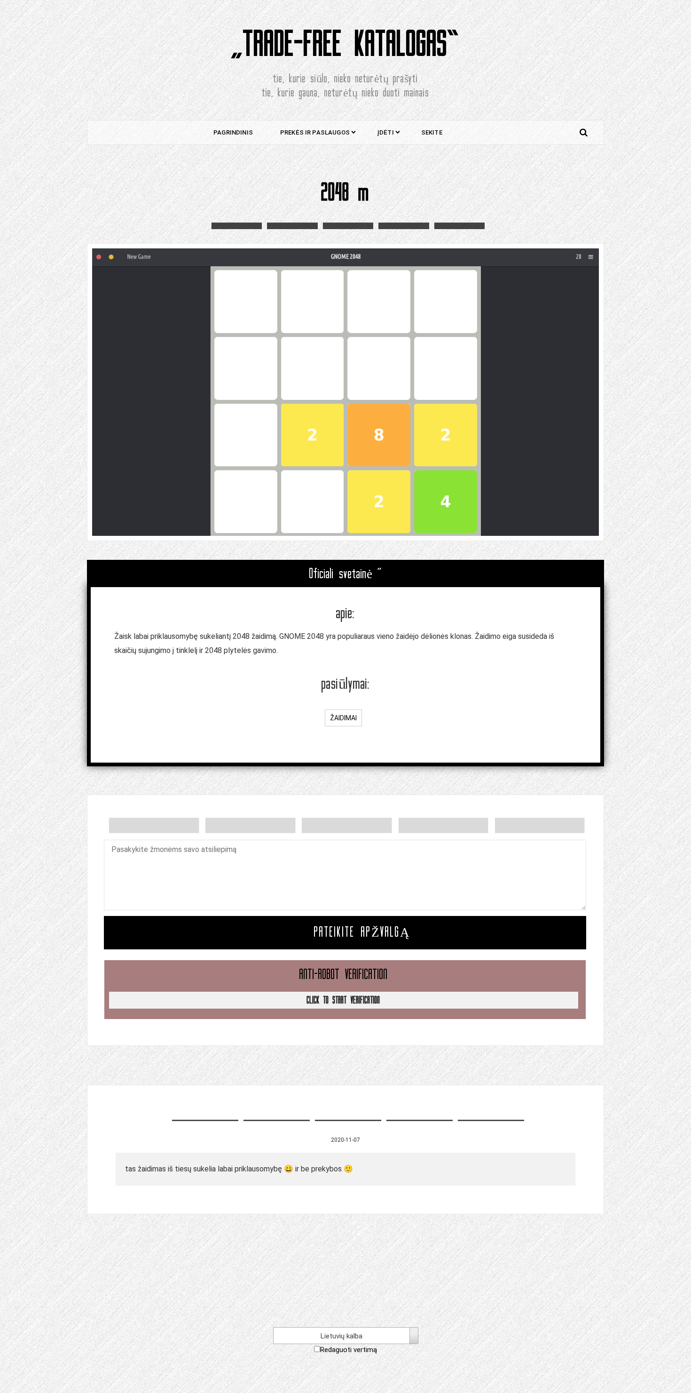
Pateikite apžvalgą (362, 932)
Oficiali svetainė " (345, 573)
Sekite (431, 132)
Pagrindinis (233, 132)
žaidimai (343, 718)
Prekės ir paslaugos (315, 132)
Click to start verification (343, 1000)
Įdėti (385, 132)
